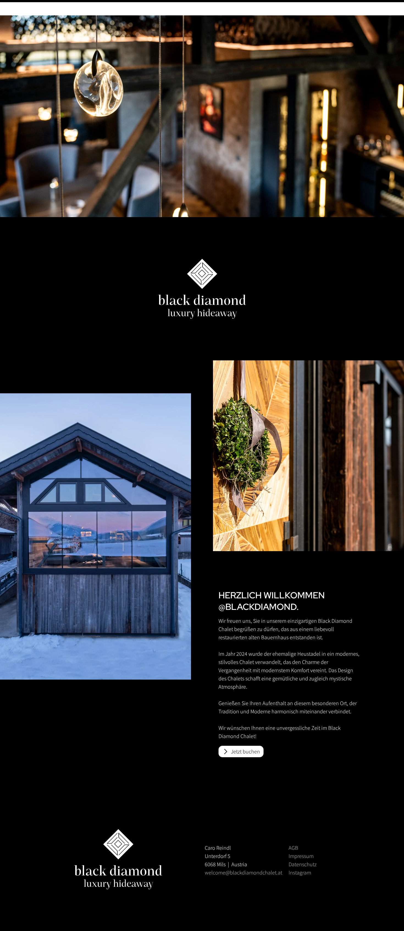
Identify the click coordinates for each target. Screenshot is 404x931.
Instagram (300, 872)
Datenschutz (303, 864)
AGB (293, 847)
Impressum (301, 856)
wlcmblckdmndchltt (243, 872)
